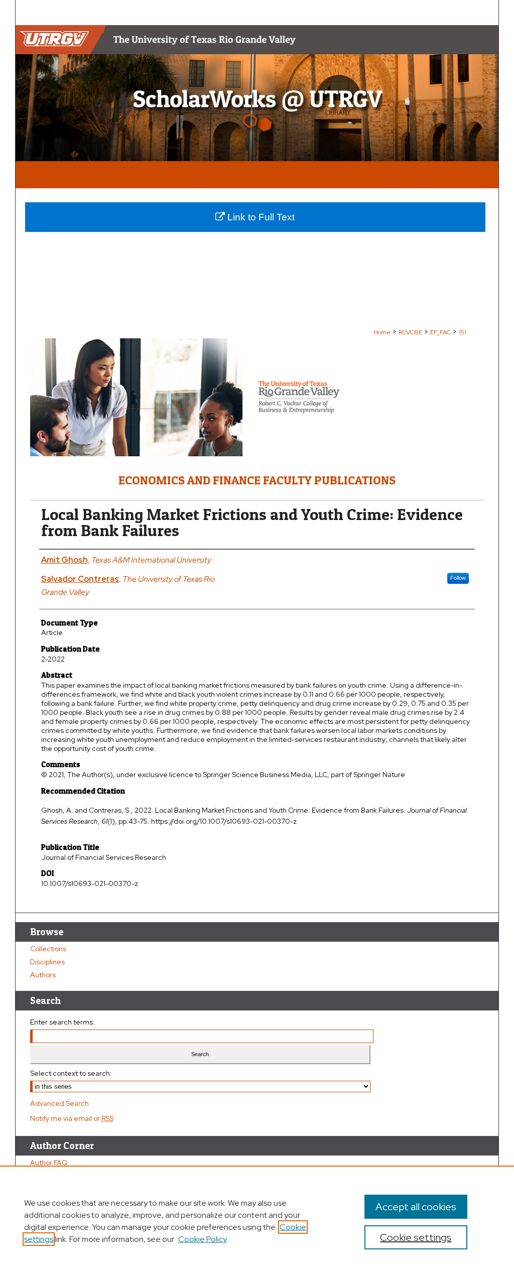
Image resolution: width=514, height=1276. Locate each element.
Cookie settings (415, 1237)
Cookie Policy (202, 1239)
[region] (257, 1221)
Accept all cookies (415, 1206)
